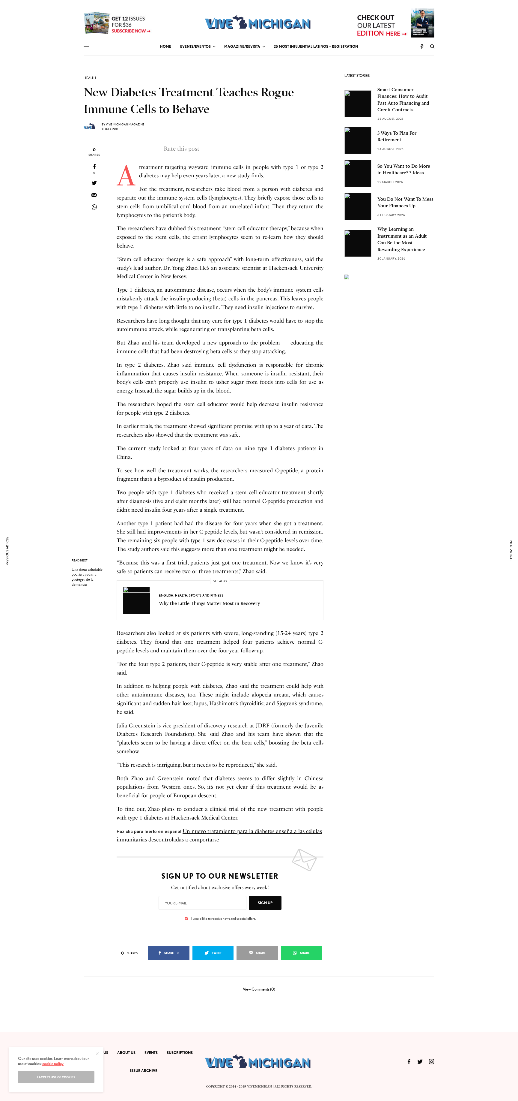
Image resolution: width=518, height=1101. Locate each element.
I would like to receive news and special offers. (223, 918)
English (166, 595)
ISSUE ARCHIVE (143, 1070)
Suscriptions (180, 1052)
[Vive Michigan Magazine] (259, 22)
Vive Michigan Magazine (125, 124)
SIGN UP (265, 903)
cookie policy (53, 1063)
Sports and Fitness (206, 595)
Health (90, 78)
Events (151, 1052)
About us (126, 1052)
